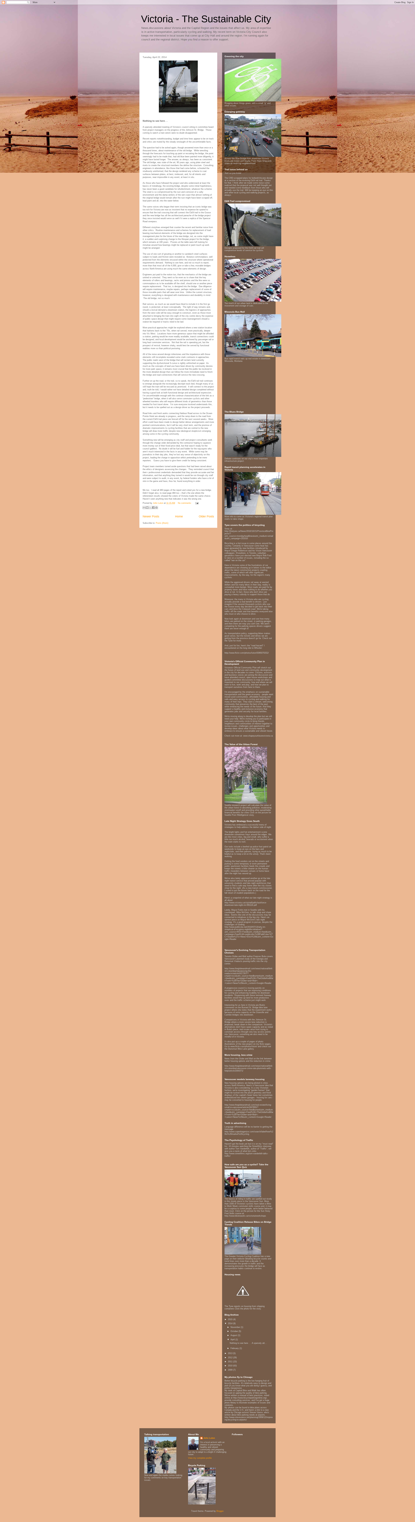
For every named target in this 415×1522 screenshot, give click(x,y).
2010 (230, 1365)
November (236, 1327)
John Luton (209, 1438)
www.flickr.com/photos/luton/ (243, 1046)
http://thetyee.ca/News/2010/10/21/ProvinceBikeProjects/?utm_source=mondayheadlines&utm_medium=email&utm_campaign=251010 (249, 535)
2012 (230, 1357)
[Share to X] (150, 507)
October (235, 1331)
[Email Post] (196, 503)
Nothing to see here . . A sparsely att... (248, 1343)
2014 (230, 1323)
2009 (230, 1370)
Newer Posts (151, 516)
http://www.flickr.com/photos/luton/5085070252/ (247, 653)
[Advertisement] (245, 386)
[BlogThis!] (147, 507)
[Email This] (144, 507)
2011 (230, 1361)
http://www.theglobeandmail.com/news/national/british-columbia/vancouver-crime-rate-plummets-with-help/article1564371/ (248, 1068)
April (233, 1339)
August (234, 1335)
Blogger (219, 1511)
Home (179, 516)
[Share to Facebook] (153, 507)
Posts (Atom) (162, 523)
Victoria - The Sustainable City (206, 18)
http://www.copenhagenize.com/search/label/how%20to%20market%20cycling (249, 1132)
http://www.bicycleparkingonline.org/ (250, 1398)
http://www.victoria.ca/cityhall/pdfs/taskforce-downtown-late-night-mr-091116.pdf (246, 903)
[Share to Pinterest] (156, 507)
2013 (230, 1353)
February (235, 1348)
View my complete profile (200, 1458)
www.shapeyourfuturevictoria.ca (258, 736)
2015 (230, 1319)
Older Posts (206, 516)
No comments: (185, 503)
